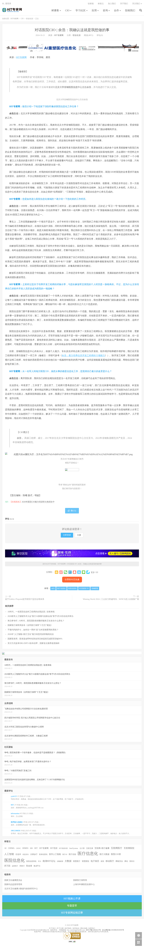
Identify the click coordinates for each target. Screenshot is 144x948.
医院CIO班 (116, 854)
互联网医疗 (116, 848)
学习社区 (81, 10)
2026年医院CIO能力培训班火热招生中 (38, 502)
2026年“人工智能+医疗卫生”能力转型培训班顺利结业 (31, 634)
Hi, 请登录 (6, 4)
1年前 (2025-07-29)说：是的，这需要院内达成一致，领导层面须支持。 (28, 823)
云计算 (82, 848)
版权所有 (53, 930)
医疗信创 (72, 854)
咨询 (105, 10)
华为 (39, 861)
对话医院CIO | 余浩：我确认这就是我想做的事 (72, 30)
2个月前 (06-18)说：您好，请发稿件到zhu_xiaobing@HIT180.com (27, 806)
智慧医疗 (76, 861)
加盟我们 (91, 928)
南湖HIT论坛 (49, 861)
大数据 (68, 861)
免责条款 (76, 928)
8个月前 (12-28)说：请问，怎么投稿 (23, 814)
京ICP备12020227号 (93, 930)
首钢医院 (94, 588)
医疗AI (64, 854)
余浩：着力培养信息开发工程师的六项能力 (83, 355)
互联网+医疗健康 (101, 848)
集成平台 (37, 866)
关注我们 (136, 4)
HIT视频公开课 (72, 898)
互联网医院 (129, 848)
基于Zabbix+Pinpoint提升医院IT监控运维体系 (24, 599)
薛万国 (7, 866)
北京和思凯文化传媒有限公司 (38, 930)
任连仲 (18, 854)
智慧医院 (85, 861)
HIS (31, 848)
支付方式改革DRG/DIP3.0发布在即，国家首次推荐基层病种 (33, 643)
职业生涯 (29, 19)
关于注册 (60, 928)
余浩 (53, 588)
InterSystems (73, 848)
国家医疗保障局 (80, 880)
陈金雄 (29, 866)
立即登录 (67, 535)
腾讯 (126, 861)
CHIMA (11, 848)
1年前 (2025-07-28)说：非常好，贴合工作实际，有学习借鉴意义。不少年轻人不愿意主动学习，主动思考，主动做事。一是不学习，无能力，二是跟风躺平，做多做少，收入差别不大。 (71, 832)
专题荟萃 (72, 905)
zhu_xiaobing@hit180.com (76, 930)
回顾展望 (60, 861)
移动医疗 (110, 861)
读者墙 (91, 4)
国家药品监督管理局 (13, 884)
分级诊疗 (34, 854)
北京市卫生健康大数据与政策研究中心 (21, 889)
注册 (79, 535)
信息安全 (25, 854)
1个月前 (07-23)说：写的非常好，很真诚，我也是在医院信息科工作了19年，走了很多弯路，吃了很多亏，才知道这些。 (48, 797)
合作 (116, 10)
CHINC (18, 848)
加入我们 (112, 4)
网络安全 (119, 861)
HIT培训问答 (63, 848)
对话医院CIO (84, 588)
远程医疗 (15, 866)
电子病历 (95, 861)
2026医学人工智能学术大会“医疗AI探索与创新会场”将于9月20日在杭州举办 (40, 616)
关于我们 (124, 4)
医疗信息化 (61, 588)
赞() (73, 511)
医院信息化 (72, 588)
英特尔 (131, 861)
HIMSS (25, 848)
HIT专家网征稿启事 (72, 912)
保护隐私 (68, 928)
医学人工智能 (55, 854)
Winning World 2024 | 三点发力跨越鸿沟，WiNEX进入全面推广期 (111, 599)
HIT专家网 (12, 10)
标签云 (101, 4)
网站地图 (83, 928)
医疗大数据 (104, 854)
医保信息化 (43, 854)
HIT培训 (53, 848)
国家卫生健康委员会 (13, 880)
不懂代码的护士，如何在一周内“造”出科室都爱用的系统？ (33, 630)
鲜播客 (55, 10)
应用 (94, 10)
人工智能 (9, 854)
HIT (36, 848)
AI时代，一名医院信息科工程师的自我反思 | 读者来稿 (31, 612)
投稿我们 (130, 10)
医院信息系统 (31, 861)
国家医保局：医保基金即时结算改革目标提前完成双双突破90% (35, 639)
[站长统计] (72, 941)
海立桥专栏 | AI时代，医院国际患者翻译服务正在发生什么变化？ (36, 621)
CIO (67, 10)
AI (5, 848)
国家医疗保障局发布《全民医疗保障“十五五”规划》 (30, 625)
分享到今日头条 (72, 579)
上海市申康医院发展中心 (84, 884)
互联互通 (89, 848)
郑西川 (22, 866)
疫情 (102, 861)
